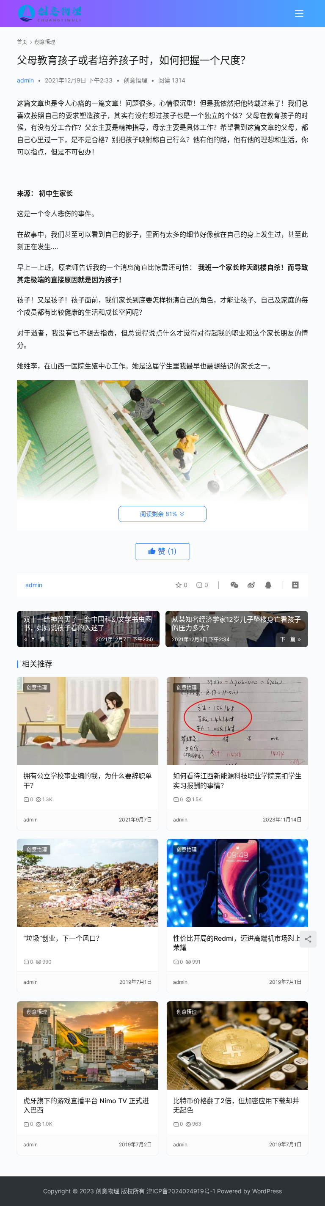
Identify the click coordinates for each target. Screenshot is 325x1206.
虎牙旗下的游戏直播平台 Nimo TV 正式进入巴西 (86, 1105)
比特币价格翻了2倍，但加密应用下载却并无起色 (236, 1105)
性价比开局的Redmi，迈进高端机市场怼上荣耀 (237, 943)
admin (25, 80)
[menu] (299, 13)
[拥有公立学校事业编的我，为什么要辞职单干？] (87, 721)
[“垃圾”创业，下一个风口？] (87, 883)
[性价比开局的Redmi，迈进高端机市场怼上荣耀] (237, 883)
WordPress (267, 1191)
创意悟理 (135, 80)
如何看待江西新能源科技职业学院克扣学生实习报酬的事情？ (237, 780)
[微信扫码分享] (234, 585)
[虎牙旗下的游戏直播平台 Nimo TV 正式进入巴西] (87, 1045)
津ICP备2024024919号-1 (180, 1191)
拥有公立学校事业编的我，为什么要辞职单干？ (87, 780)
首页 (22, 42)
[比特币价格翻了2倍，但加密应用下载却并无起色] (237, 1045)
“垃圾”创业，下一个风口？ (63, 938)
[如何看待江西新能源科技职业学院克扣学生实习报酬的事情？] (237, 721)
